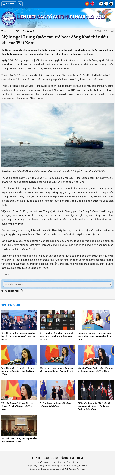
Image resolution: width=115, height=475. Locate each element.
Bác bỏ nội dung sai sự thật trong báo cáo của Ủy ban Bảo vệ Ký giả (56, 370)
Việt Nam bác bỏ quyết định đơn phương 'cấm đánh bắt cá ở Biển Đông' (17, 371)
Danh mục (10, 4)
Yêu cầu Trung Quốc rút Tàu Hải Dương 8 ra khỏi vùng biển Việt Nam (17, 406)
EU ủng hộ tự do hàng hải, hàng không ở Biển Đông (55, 405)
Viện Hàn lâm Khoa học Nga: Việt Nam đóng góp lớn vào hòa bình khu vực (56, 336)
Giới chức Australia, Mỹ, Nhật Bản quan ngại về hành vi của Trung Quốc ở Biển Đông (94, 406)
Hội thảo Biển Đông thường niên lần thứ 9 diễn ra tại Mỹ (19, 440)
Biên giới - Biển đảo (25, 31)
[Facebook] (101, 3)
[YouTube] (111, 3)
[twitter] (106, 3)
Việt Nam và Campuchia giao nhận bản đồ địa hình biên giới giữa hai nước (18, 336)
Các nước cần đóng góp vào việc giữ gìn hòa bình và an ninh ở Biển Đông (94, 336)
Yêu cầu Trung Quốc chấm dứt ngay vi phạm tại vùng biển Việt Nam (95, 370)
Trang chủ (6, 31)
